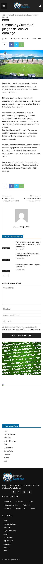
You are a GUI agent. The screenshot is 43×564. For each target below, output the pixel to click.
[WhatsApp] (21, 44)
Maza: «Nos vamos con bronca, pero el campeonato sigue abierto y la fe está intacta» (28, 244)
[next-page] (7, 275)
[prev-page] (3, 275)
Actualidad (10, 15)
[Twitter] (16, 44)
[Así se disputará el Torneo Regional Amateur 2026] (8, 268)
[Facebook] (11, 44)
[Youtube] (29, 492)
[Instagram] (19, 492)
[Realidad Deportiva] (3, 39)
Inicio (4, 15)
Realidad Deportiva (13, 39)
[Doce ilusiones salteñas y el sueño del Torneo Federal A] (8, 257)
